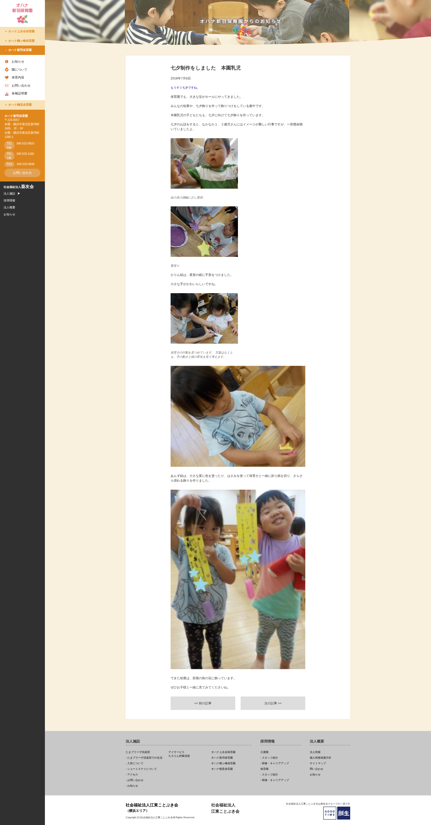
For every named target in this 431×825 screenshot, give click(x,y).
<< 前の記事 (202, 703)
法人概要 (9, 207)
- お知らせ (132, 785)
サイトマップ (318, 763)
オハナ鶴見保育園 (20, 104)
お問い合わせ (21, 85)
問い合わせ (316, 769)
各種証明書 (19, 93)
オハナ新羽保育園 (20, 50)
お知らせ (18, 61)
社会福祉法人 (19, 187)
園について (19, 69)
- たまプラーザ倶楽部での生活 (144, 757)
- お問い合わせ (134, 780)
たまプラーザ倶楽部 (138, 752)
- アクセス (132, 774)
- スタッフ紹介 (269, 757)
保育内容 (18, 77)
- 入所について (134, 763)
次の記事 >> (272, 703)
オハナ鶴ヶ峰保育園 (21, 40)
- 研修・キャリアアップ (274, 763)
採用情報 (9, 200)
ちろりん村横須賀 (179, 754)
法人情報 (315, 752)
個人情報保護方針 (320, 757)
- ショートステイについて (141, 769)
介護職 (264, 752)
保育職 (264, 769)
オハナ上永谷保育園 (21, 31)
